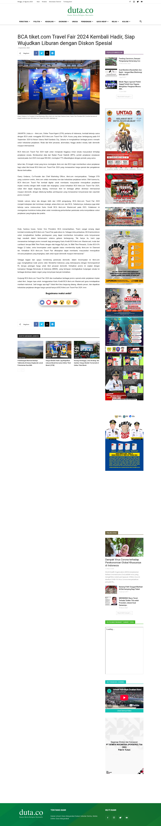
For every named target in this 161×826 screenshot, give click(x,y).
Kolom (125, 21)
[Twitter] (138, 1)
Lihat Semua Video (124, 711)
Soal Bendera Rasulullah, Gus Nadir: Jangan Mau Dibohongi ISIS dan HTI (130, 72)
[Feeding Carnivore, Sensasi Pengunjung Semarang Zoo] (111, 61)
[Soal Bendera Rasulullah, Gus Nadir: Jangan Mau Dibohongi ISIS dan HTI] (111, 73)
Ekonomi (63, 21)
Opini (107, 555)
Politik (36, 21)
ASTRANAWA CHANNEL (116, 682)
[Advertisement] (58, 125)
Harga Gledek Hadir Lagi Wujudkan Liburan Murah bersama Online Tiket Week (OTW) (58, 363)
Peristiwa (23, 21)
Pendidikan (86, 21)
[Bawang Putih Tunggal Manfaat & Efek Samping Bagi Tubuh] (111, 590)
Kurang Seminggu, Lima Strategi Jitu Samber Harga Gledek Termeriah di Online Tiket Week (86, 363)
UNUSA (75, 21)
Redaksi (44, 1)
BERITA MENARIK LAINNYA (29, 336)
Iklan (38, 1)
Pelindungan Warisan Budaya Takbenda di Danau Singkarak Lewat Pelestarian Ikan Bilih (30, 363)
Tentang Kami (67, 1)
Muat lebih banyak (124, 97)
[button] (140, 22)
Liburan (48, 357)
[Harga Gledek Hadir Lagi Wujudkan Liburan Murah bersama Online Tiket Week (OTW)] (58, 350)
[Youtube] (141, 1)
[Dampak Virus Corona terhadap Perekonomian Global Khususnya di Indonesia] (124, 547)
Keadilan (49, 21)
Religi (114, 21)
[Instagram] (134, 1)
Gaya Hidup (102, 21)
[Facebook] (130, 1)
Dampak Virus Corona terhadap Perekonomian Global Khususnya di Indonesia (123, 562)
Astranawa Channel (55, 1)
